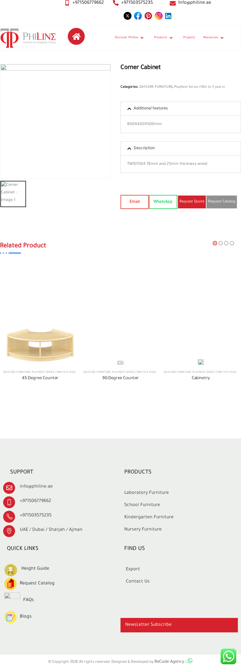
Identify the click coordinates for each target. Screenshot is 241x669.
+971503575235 (137, 3)
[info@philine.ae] (9, 488)
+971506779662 (88, 3)
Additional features (151, 109)
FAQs (28, 600)
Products (160, 37)
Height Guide (35, 569)
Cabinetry (201, 378)
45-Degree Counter (40, 378)
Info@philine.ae (194, 3)
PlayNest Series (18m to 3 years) (199, 87)
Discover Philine (126, 37)
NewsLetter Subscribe (148, 625)
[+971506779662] (67, 3)
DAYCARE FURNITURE (156, 87)
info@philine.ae (36, 486)
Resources (210, 37)
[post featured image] (40, 345)
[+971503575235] (116, 3)
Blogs (26, 616)
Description (144, 148)
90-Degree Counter (120, 378)
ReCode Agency (169, 662)
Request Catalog (37, 583)
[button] (181, 109)
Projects (189, 37)
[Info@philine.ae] (173, 3)
